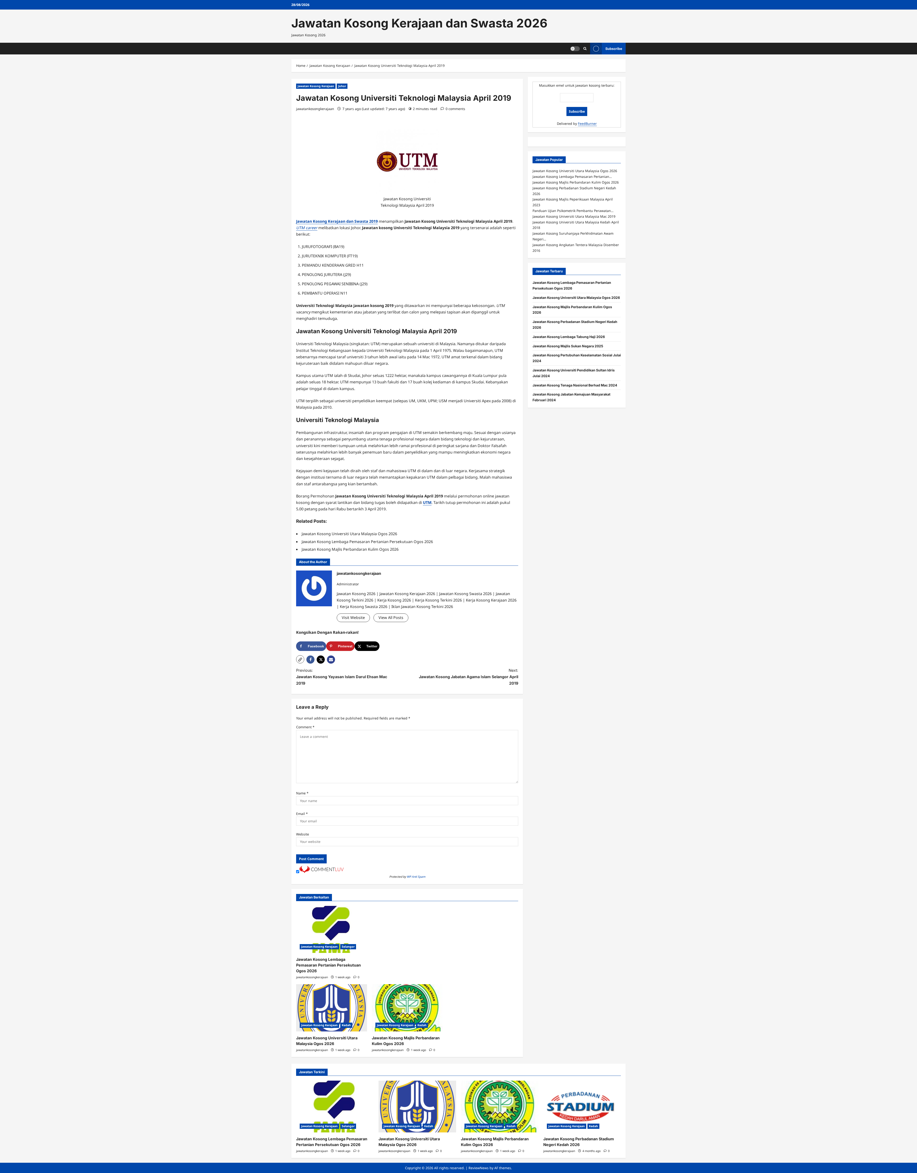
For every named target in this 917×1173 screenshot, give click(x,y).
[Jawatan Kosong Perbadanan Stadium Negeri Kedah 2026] (582, 1106)
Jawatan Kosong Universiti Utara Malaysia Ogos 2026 (576, 297)
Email (302, 813)
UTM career (306, 227)
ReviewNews (479, 1168)
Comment (305, 727)
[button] (300, 659)
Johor (342, 86)
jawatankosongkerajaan (315, 108)
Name (302, 793)
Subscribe (613, 48)
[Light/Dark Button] (575, 48)
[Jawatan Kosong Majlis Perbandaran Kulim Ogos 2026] (407, 1007)
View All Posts (391, 617)
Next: (468, 677)
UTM (427, 502)
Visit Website (353, 617)
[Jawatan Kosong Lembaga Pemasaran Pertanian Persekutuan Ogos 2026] (331, 929)
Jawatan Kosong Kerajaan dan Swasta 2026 (419, 23)
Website (302, 834)
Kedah (346, 1025)
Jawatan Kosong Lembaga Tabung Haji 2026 (569, 336)
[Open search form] (584, 48)
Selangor (348, 947)
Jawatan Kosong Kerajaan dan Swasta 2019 (337, 221)
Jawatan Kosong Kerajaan (316, 86)
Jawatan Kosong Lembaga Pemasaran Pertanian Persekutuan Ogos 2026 (328, 965)
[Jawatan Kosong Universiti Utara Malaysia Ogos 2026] (331, 1007)
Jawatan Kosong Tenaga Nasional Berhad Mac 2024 (575, 385)
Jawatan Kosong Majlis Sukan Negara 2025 (568, 346)
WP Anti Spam (416, 877)
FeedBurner (587, 123)
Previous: (341, 677)
